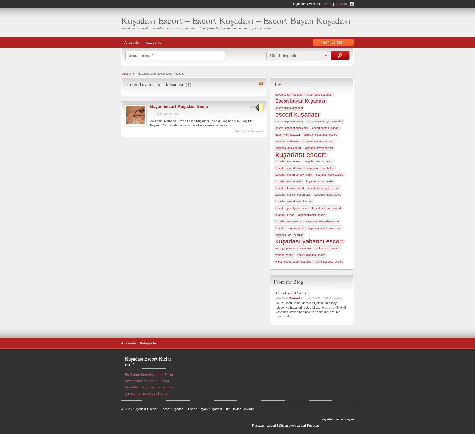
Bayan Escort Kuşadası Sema (179, 106)
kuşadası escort (300, 154)
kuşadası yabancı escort (309, 241)
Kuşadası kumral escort (326, 208)
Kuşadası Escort (264, 425)
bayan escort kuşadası (289, 94)
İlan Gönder (333, 42)
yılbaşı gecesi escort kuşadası (293, 261)
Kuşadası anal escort (288, 147)
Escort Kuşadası (309, 425)
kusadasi (294, 297)
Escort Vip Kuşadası (287, 134)
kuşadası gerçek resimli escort (293, 201)
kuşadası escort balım (318, 161)
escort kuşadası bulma (289, 121)
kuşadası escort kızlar (288, 181)
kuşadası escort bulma (320, 168)
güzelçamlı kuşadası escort (320, 134)
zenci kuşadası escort (329, 261)
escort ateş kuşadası (319, 94)
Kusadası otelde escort (289, 141)
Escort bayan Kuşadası (300, 101)
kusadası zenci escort (320, 141)
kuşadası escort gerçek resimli (293, 174)
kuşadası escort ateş (288, 161)
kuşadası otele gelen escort (322, 221)
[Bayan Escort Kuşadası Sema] (135, 125)
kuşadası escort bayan (289, 168)
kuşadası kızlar (284, 214)
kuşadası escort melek (319, 181)
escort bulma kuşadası (289, 107)
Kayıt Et (327, 4)
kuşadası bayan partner (319, 147)
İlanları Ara (340, 55)
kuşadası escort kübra (329, 174)
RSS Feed (352, 4)
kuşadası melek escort (311, 214)
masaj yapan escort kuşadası (293, 248)
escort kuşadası (297, 114)
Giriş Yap (341, 4)
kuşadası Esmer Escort (289, 188)
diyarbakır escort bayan (338, 419)
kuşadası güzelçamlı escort (292, 208)
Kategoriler (154, 42)
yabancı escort (284, 254)
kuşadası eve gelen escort (323, 188)
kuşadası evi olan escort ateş (293, 194)
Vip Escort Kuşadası (327, 248)
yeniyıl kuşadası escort (311, 254)
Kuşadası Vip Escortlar (289, 234)
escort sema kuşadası (325, 127)
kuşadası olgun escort (288, 221)
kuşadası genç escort (327, 194)
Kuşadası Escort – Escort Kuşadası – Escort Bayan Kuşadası (236, 20)
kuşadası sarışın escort (289, 228)
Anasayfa (131, 42)
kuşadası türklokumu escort (324, 228)
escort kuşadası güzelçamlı (292, 127)
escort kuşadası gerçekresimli (325, 121)
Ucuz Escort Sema (291, 293)
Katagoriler (148, 343)
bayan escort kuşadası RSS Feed (261, 83)
